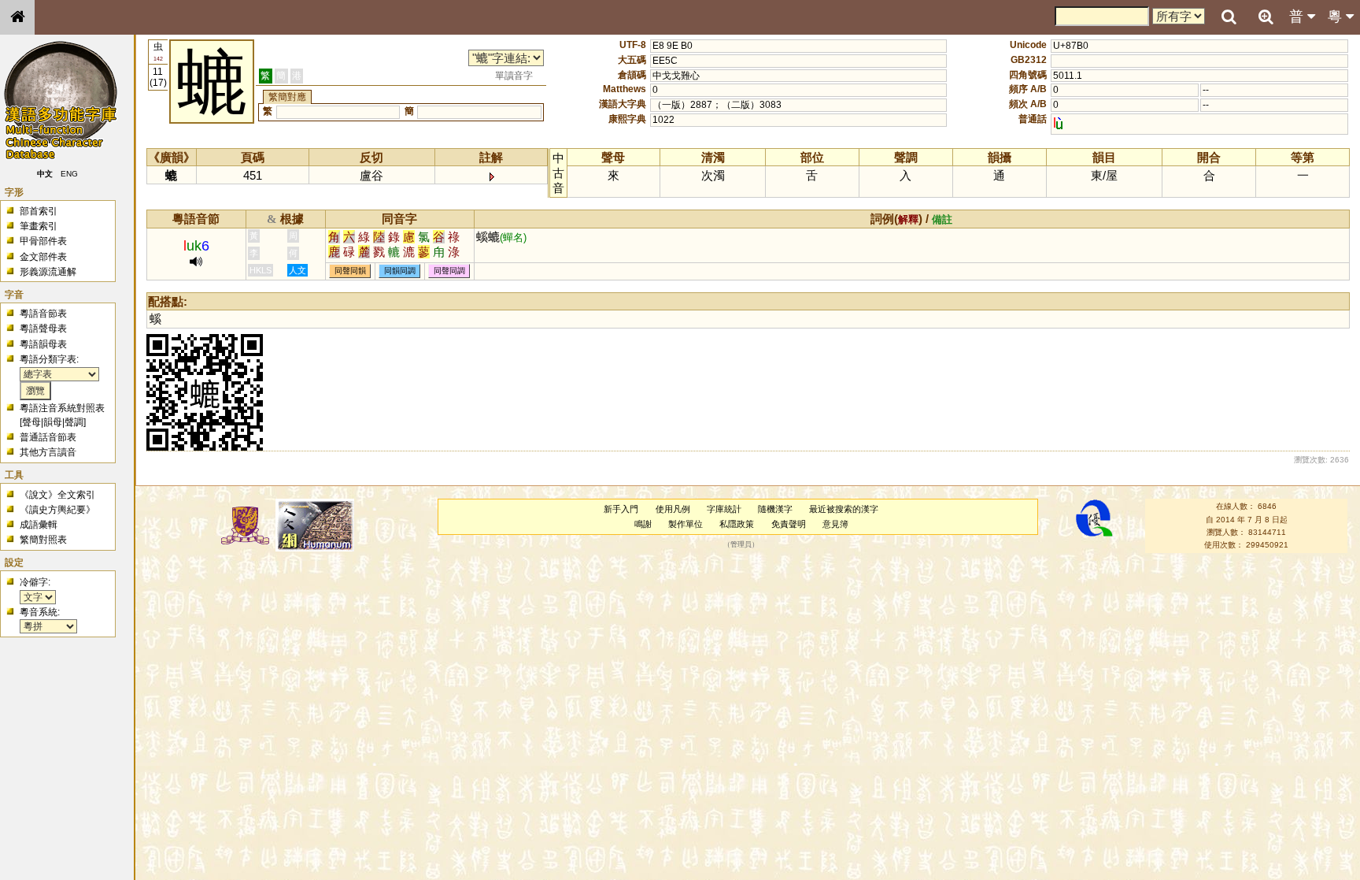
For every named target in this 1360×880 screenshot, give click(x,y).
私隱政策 (736, 524)
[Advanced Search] (1265, 16)
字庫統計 (724, 509)
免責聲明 (788, 524)
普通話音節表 (48, 437)
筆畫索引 (38, 226)
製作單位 (685, 524)
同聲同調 (449, 271)
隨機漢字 (775, 509)
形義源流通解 (48, 271)
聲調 (74, 422)
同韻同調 (400, 271)
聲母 (31, 422)
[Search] (1228, 17)
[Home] (17, 17)
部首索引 (38, 211)
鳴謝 (643, 524)
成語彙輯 (38, 524)
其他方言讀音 (48, 452)
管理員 (741, 545)
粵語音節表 (43, 313)
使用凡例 (673, 509)
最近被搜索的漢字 (843, 509)
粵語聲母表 (43, 328)
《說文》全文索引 (57, 494)
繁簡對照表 (43, 539)
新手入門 (621, 509)
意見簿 (835, 524)
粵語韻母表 (43, 344)
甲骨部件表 (43, 241)
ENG (69, 173)
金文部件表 (43, 256)
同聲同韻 (350, 271)
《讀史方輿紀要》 (57, 509)
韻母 (52, 422)
